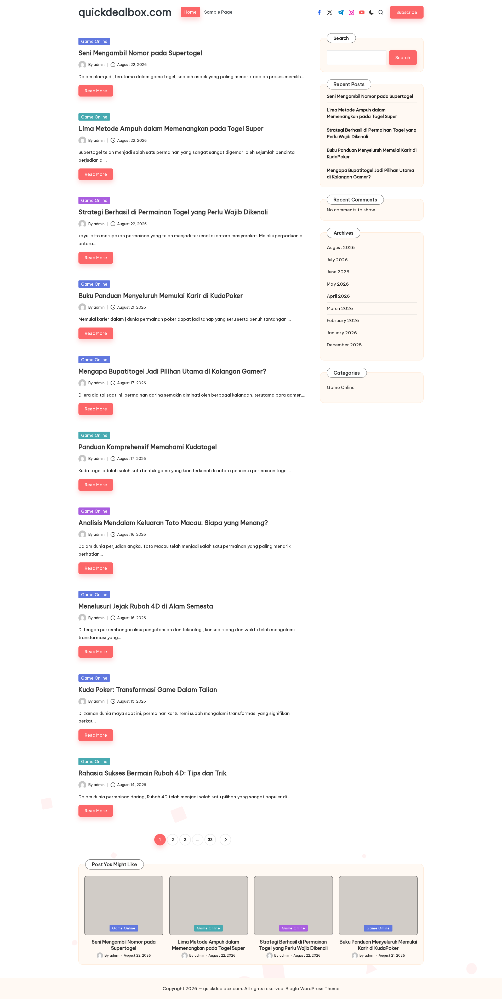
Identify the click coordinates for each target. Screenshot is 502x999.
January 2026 (342, 333)
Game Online (94, 41)
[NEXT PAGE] (225, 839)
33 (210, 839)
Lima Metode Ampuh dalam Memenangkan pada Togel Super (171, 128)
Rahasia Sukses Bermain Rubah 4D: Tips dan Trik (152, 773)
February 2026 (343, 320)
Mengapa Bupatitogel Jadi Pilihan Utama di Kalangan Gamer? (172, 371)
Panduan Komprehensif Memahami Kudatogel (147, 447)
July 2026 (337, 260)
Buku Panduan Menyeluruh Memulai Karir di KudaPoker (160, 296)
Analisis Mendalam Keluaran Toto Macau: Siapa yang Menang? (173, 523)
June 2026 (338, 272)
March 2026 (340, 308)
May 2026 (338, 284)
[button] (407, 12)
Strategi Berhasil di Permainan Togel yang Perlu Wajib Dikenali (173, 212)
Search (341, 38)
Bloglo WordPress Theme (312, 988)
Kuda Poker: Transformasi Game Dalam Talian (147, 689)
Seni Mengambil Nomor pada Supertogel (140, 53)
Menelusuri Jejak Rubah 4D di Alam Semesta (145, 606)
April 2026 (338, 296)
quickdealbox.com (125, 12)
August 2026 (341, 247)
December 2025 (344, 345)
